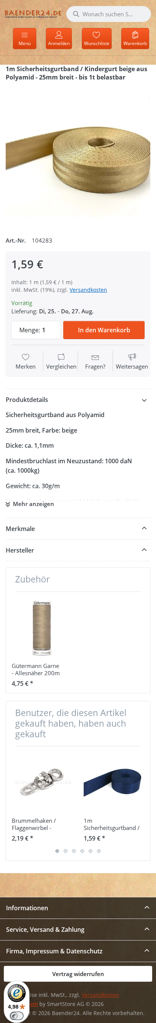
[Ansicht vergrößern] (78, 156)
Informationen (27, 908)
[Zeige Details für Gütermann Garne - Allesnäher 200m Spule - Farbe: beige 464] (42, 628)
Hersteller (20, 550)
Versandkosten (88, 289)
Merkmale (20, 529)
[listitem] (78, 156)
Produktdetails (27, 399)
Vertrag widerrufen (78, 974)
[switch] (16, 1016)
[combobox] (108, 14)
